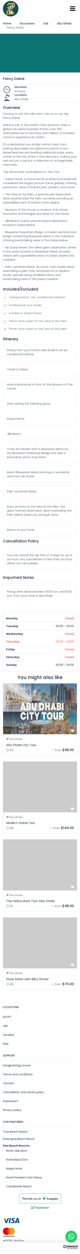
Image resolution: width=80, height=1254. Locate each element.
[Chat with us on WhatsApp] (71, 1236)
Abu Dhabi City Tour (21, 745)
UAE (5, 1026)
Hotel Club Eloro (16, 1151)
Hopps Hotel (14, 1168)
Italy (6, 1044)
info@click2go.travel (16, 1065)
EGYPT (7, 1017)
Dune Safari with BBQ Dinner (27, 979)
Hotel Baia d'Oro (17, 1160)
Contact (8, 1083)
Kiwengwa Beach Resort (19, 1139)
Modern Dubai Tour (20, 823)
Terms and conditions (18, 1074)
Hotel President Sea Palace (24, 1177)
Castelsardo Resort (19, 1186)
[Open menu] (72, 9)
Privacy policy (12, 1110)
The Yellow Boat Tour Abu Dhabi (30, 901)
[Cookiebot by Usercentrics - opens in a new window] (70, 1247)
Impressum (10, 1101)
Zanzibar (8, 1035)
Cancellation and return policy (23, 1092)
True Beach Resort (15, 1132)
